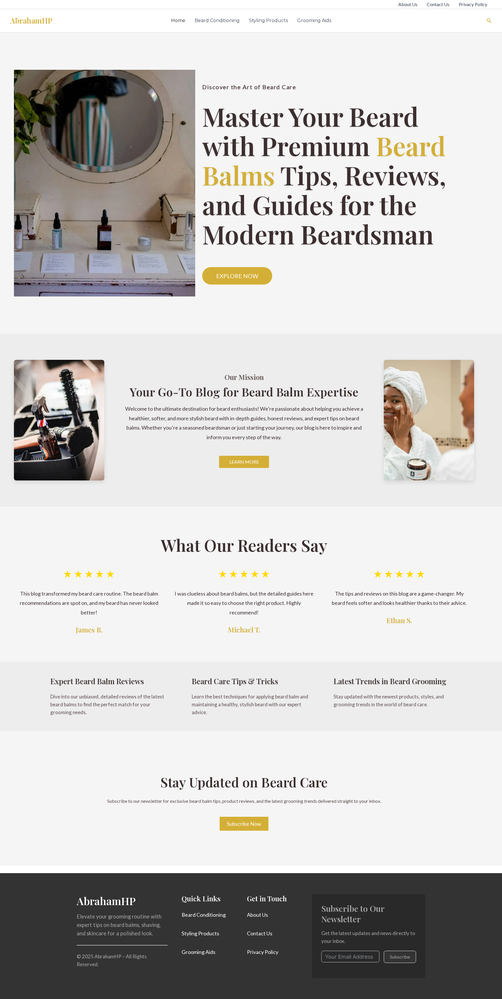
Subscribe (400, 956)
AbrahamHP (31, 20)
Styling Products (268, 20)
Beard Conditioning (217, 20)
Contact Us (438, 4)
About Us (407, 4)
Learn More (244, 461)
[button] (489, 20)
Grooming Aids (314, 20)
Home (178, 20)
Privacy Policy (473, 4)
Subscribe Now (244, 824)
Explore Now (237, 275)
